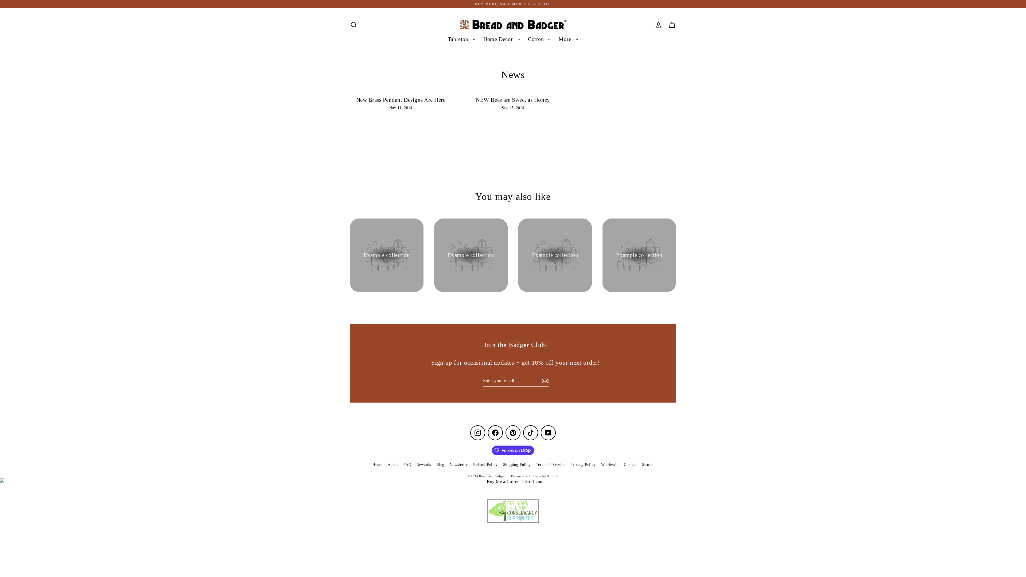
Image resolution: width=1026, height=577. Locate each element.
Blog (440, 465)
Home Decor (499, 39)
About (393, 465)
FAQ (407, 465)
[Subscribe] (544, 381)
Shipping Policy (517, 465)
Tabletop (459, 39)
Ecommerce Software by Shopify (534, 476)
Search (648, 465)
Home (377, 465)
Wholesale (610, 465)
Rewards (424, 465)
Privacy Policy (583, 465)
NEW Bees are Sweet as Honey (513, 100)
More (566, 39)
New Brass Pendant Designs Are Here (401, 100)
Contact (630, 465)
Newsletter (459, 465)
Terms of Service (550, 465)
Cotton (537, 39)
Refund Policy (485, 465)
